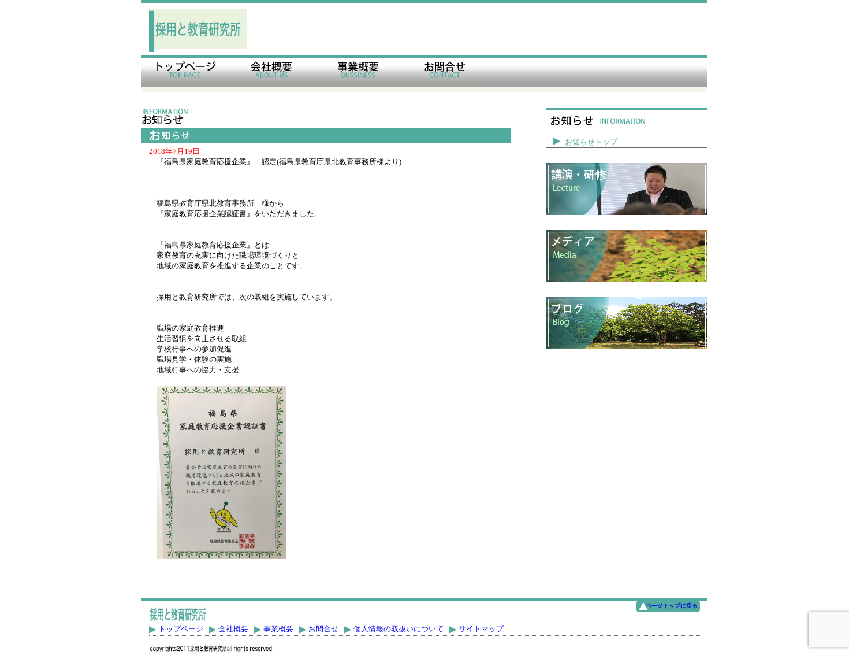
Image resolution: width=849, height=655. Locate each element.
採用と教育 (185, 74)
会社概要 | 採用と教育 (271, 74)
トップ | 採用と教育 (178, 615)
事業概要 (278, 628)
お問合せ (323, 628)
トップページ (180, 628)
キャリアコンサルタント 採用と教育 (198, 30)
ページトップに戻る (672, 605)
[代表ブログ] (627, 323)
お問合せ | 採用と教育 (444, 74)
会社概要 (233, 628)
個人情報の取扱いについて (398, 628)
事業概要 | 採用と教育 (358, 74)
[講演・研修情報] (627, 189)
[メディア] (627, 256)
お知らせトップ (591, 142)
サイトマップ (481, 628)
